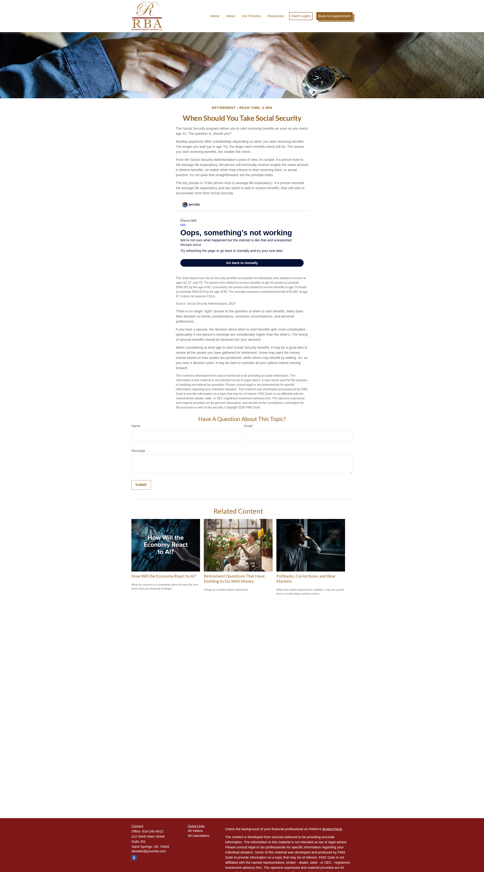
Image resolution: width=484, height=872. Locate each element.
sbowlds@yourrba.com (148, 851)
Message (138, 451)
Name (135, 426)
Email (248, 426)
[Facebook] (134, 857)
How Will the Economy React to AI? (163, 575)
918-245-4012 (152, 831)
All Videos (195, 831)
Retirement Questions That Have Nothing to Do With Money (234, 578)
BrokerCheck (332, 829)
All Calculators (198, 836)
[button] (215, 16)
